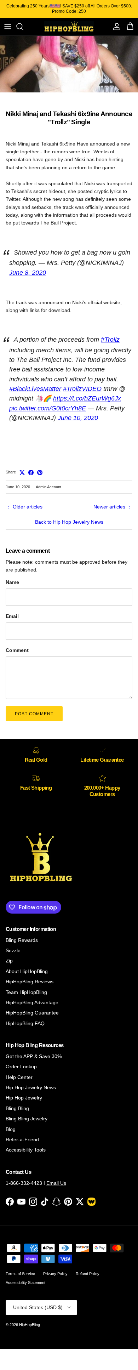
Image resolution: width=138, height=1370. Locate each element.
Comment (17, 650)
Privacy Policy (55, 1274)
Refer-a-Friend (22, 1139)
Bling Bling (17, 1108)
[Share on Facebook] (31, 472)
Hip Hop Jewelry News (31, 1087)
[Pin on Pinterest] (39, 472)
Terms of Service (20, 1274)
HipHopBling (29, 1325)
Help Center (19, 1077)
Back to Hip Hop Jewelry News (69, 522)
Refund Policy (87, 1274)
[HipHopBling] (69, 26)
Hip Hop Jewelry (24, 1098)
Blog (11, 1129)
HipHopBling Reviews (29, 981)
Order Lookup (21, 1066)
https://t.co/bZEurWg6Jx (87, 398)
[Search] (23, 26)
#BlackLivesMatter (35, 388)
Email (12, 616)
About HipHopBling (27, 971)
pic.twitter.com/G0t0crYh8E (47, 408)
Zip (9, 960)
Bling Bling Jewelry (26, 1118)
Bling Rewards (22, 940)
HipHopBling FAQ (25, 1023)
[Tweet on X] (22, 472)
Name (12, 582)
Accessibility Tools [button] (26, 1150)
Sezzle (13, 950)
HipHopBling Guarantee (32, 1013)
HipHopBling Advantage (32, 1002)
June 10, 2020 (78, 417)
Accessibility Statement (25, 1282)
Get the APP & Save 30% (34, 1056)
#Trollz (110, 339)
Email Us (56, 1183)
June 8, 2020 (27, 272)
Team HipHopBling (26, 992)
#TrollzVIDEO (82, 388)
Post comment (34, 713)
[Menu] (8, 26)
